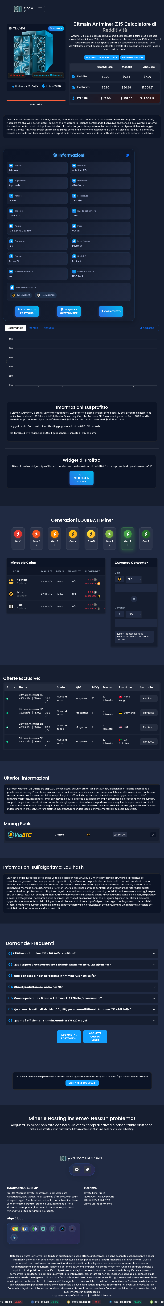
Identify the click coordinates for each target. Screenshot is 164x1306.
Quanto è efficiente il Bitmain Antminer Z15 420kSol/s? (47, 1020)
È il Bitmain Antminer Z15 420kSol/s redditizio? (42, 953)
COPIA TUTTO (112, 311)
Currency (120, 607)
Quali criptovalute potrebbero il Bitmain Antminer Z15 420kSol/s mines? (59, 964)
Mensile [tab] (33, 328)
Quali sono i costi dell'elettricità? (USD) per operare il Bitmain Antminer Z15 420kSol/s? (69, 1009)
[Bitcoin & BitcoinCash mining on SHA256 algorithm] (15, 1228)
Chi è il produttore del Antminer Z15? (35, 987)
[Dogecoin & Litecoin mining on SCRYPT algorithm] (25, 1228)
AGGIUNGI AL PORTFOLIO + (69, 1036)
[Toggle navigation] (40, 9)
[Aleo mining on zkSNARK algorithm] (62, 1228)
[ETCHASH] (34, 1228)
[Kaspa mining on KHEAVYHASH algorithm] (43, 1228)
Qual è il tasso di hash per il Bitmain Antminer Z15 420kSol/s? (52, 975)
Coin (117, 572)
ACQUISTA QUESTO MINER (69, 311)
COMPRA (57, 28)
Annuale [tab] (49, 328)
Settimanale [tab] (15, 328)
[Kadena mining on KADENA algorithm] (52, 1228)
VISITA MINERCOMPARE (82, 1082)
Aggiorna (148, 328)
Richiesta (148, 698)
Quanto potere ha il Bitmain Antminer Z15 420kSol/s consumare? (55, 998)
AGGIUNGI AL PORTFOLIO (28, 311)
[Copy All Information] (127, 155)
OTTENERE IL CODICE (81, 479)
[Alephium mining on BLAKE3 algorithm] (72, 1228)
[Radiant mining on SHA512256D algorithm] (14, 1237)
